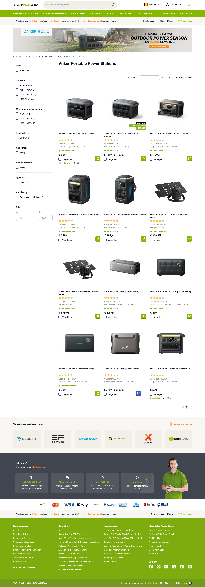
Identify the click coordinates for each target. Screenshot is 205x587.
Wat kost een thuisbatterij (69, 554)
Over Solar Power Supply (159, 530)
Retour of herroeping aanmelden (27, 550)
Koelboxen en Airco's (147, 13)
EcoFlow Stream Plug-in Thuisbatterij (119, 530)
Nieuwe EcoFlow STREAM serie (71, 534)
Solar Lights (168, 13)
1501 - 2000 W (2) (27, 118)
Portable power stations (44, 56)
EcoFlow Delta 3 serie (113, 561)
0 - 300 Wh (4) (26, 85)
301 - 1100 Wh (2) (27, 90)
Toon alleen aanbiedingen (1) (32, 197)
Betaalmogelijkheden (22, 538)
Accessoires (186, 13)
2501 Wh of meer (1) (28, 99)
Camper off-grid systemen (115, 542)
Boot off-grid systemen (113, 558)
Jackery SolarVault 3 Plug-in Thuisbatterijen (122, 534)
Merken (170, 21)
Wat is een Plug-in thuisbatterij (71, 546)
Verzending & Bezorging (23, 542)
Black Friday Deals (157, 550)
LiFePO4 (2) (25, 182)
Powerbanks (96, 13)
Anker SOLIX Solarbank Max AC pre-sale (75, 538)
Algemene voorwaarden (159, 542)
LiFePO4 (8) (25, 138)
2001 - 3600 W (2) (27, 123)
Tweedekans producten (23, 558)
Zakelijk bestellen (20, 534)
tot (40, 212)
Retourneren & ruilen (22, 546)
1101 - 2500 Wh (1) (28, 94)
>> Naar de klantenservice (24, 567)
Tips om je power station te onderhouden (76, 561)
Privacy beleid (155, 546)
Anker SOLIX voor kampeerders (117, 554)
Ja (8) (22, 153)
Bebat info (153, 554)
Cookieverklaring (156, 538)
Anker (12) (24, 70)
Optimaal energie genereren (70, 569)
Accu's (110, 13)
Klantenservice (150, 21)
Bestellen (17, 530)
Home (28, 56)
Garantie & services (21, 554)
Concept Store (19, 561)
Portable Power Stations (25, 13)
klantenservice (39, 467)
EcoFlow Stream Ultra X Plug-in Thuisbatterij (123, 546)
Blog (162, 21)
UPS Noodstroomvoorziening (116, 550)
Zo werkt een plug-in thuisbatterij (72, 550)
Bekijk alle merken (183, 424)
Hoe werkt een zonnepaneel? (70, 565)
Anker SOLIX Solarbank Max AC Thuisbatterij (123, 538)
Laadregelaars (125, 13)
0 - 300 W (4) (25, 114)
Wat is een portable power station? (73, 558)
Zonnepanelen (78, 13)
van (17, 212)
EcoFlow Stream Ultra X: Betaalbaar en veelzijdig (79, 542)
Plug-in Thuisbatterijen (54, 13)
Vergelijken (67, 159)
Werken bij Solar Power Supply (162, 534)
